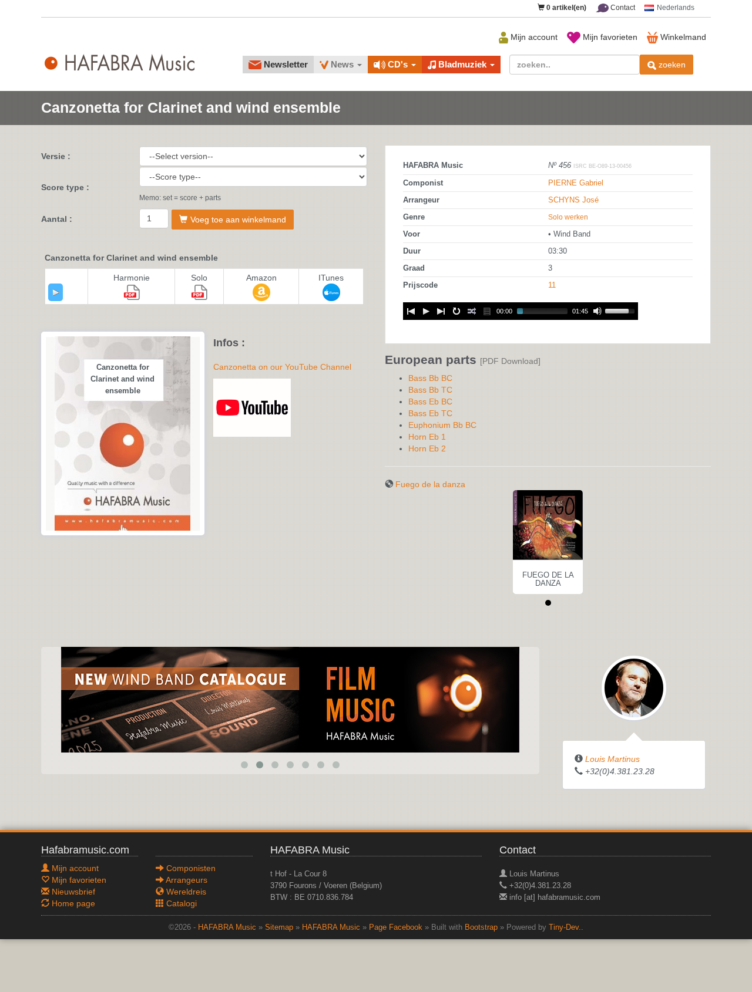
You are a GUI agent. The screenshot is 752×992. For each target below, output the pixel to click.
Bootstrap (481, 927)
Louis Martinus (612, 759)
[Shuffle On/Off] (471, 311)
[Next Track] (441, 311)
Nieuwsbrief (72, 891)
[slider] (621, 310)
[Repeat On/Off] (456, 311)
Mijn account (533, 37)
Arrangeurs (185, 880)
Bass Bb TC (430, 389)
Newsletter (284, 64)
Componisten (190, 868)
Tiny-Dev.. (566, 927)
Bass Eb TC (430, 413)
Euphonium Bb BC (442, 425)
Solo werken (568, 217)
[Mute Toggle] (597, 311)
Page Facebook (395, 927)
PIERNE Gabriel (575, 183)
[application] (55, 292)
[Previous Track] (410, 311)
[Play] (56, 292)
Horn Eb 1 (427, 436)
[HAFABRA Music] (290, 699)
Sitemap (279, 927)
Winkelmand (682, 37)
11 (552, 285)
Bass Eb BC (430, 401)
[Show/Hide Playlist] (487, 311)
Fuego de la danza (430, 484)
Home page (72, 903)
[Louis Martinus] (634, 687)
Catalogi (180, 903)
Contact (622, 8)
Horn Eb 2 (427, 448)
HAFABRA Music (227, 927)
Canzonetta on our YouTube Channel (282, 367)
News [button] (342, 64)
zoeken (671, 64)
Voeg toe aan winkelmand (238, 219)
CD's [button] (397, 64)
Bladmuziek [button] (462, 64)
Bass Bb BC (430, 378)
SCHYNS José (573, 200)
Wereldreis (185, 891)
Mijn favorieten (608, 37)
